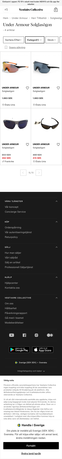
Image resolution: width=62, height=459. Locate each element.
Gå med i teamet (14, 318)
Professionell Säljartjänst (19, 267)
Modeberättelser (14, 322)
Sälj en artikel (12, 262)
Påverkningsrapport (16, 313)
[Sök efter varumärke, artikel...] (6, 9)
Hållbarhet (11, 308)
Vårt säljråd (11, 257)
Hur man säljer (13, 253)
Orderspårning (13, 227)
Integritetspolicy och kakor (29, 371)
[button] (56, 9)
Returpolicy (11, 237)
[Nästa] (39, 173)
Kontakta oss (12, 287)
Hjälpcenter (11, 283)
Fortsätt (31, 445)
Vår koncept (11, 207)
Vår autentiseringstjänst (18, 232)
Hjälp (8, 277)
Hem (5, 18)
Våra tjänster (14, 201)
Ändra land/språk (31, 453)
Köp (7, 222)
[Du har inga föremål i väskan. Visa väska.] (56, 9)
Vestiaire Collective (18, 298)
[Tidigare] (23, 173)
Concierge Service (15, 211)
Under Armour (20, 18)
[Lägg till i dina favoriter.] (27, 88)
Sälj (7, 247)
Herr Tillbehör (39, 18)
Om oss (9, 303)
